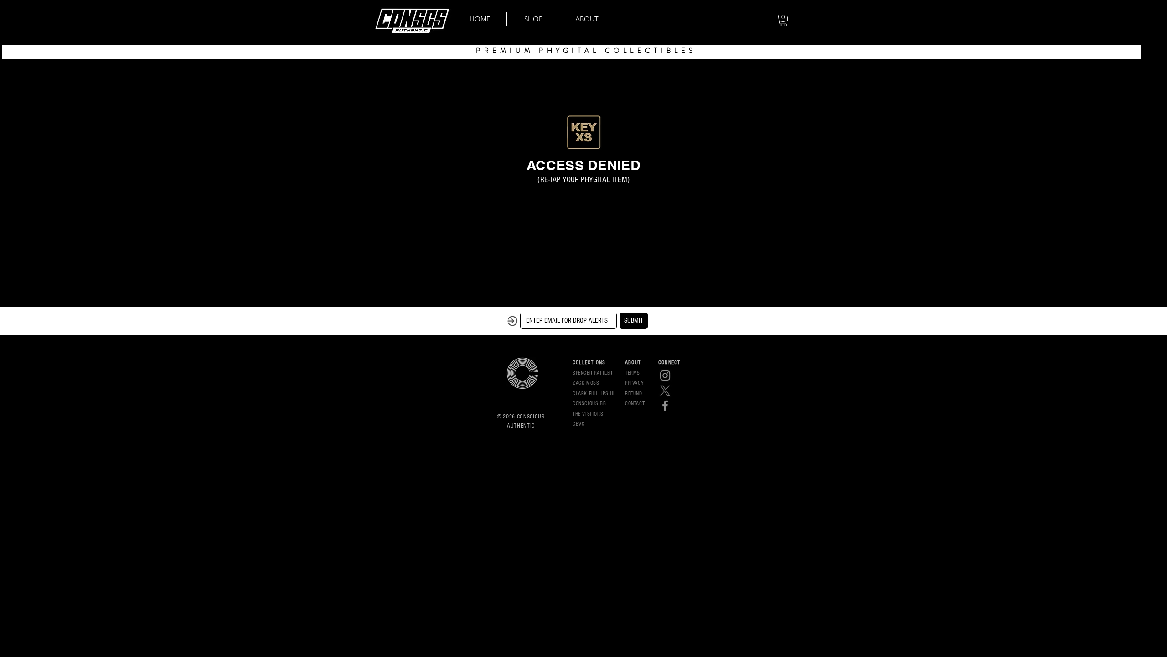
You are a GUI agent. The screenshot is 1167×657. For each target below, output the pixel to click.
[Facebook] (665, 405)
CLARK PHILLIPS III (594, 393)
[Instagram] (665, 375)
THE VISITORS (588, 414)
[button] (783, 20)
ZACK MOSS (586, 383)
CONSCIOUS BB (589, 404)
